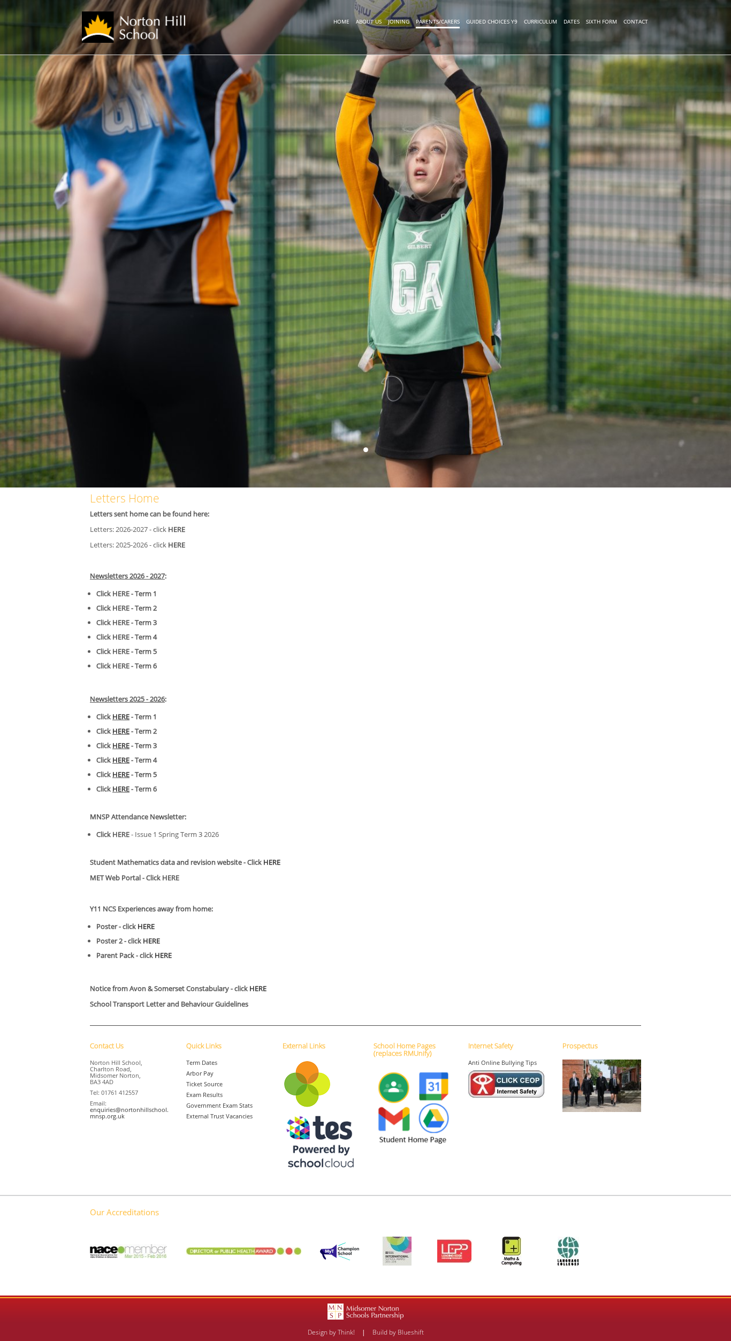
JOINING (398, 21)
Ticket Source (204, 1084)
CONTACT (635, 21)
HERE (121, 716)
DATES (572, 21)
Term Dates (201, 1062)
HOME (341, 21)
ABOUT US (369, 21)
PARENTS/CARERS (438, 21)
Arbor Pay (200, 1073)
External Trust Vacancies (219, 1116)
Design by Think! (331, 1332)
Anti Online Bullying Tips (502, 1062)
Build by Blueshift (398, 1332)
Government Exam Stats (219, 1105)
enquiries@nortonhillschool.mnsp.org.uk (129, 1113)
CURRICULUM (540, 21)
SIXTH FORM (601, 21)
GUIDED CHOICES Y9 (491, 21)
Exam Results (204, 1095)
